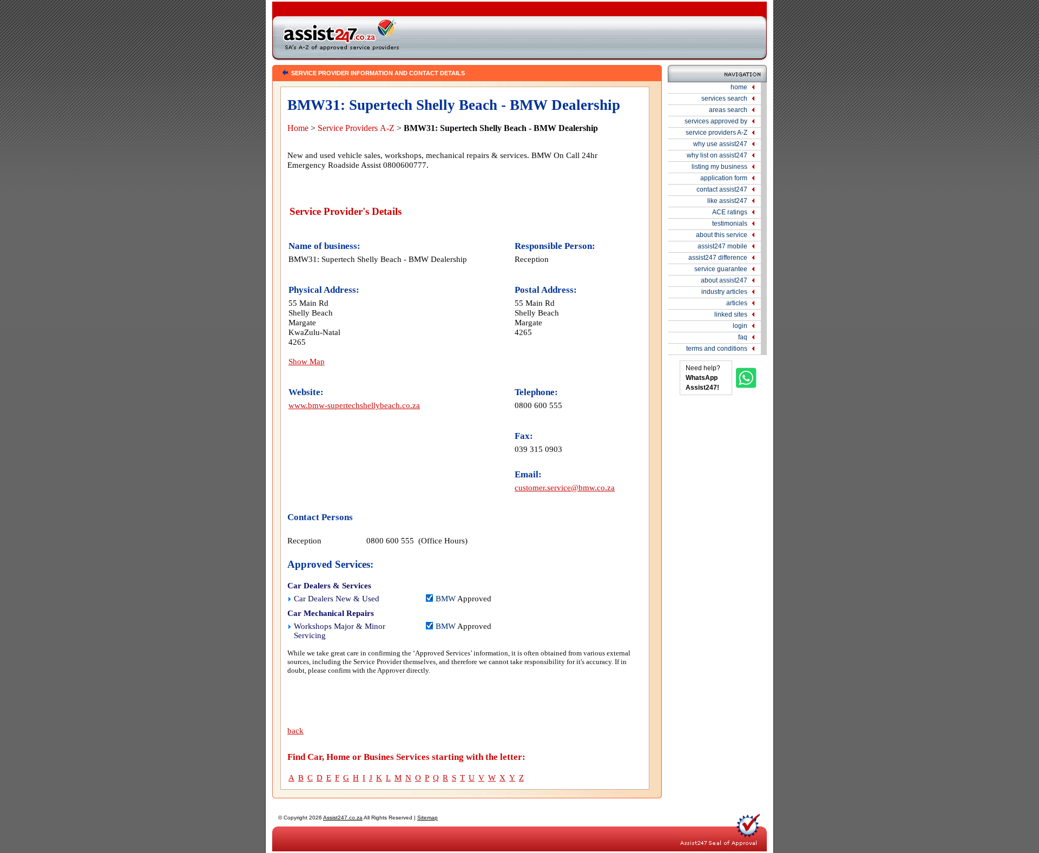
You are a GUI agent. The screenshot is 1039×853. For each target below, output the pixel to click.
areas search (728, 110)
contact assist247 (721, 189)
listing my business (719, 166)
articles (736, 303)
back (295, 730)
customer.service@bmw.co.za (565, 487)
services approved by (716, 121)
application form (723, 178)
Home (297, 128)
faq (742, 337)
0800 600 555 (538, 405)
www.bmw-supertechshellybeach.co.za (354, 405)
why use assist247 (720, 144)
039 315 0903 (538, 449)
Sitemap (427, 818)
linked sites (730, 314)
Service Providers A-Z (356, 128)
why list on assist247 (717, 155)
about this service (721, 235)
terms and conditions (716, 348)
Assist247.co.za (343, 818)
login (740, 326)
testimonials (729, 223)
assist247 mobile (722, 246)
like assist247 (727, 201)
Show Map (306, 361)
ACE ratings (729, 212)
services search (724, 98)
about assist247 (724, 280)
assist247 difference (717, 257)
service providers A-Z (716, 132)
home (739, 87)
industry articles (724, 292)
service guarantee (720, 269)
